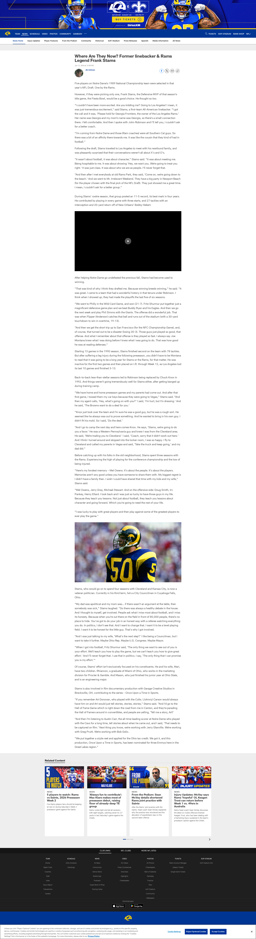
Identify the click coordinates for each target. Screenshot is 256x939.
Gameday (150, 876)
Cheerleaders (124, 880)
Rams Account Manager (178, 863)
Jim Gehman (90, 70)
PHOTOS (150, 859)
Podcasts (97, 880)
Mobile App (97, 876)
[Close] (252, 931)
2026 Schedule (71, 863)
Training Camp (97, 889)
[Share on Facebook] (161, 72)
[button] (128, 241)
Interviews (124, 872)
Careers (48, 893)
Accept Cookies (218, 931)
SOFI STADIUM (206, 859)
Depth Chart (47, 867)
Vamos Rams (97, 872)
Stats (48, 880)
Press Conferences (124, 867)
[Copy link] (177, 71)
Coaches (48, 872)
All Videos (124, 863)
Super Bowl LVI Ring (97, 885)
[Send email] (172, 72)
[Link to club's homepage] (7, 33)
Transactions (47, 889)
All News (97, 863)
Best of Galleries (150, 872)
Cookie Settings (174, 931)
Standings (71, 867)
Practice (150, 880)
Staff (48, 876)
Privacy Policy (94, 936)
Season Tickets (178, 867)
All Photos (150, 863)
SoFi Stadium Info (206, 863)
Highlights (124, 876)
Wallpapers (150, 898)
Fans (150, 885)
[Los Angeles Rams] (128, 918)
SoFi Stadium (150, 889)
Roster (47, 863)
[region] (128, 932)
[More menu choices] (85, 34)
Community (97, 867)
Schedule (71, 859)
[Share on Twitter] (167, 72)
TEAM (48, 859)
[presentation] (210, 839)
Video (124, 859)
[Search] (206, 33)
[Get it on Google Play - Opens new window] (136, 907)
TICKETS (178, 859)
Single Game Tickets (178, 872)
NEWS (97, 859)
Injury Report (47, 885)
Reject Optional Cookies (196, 931)
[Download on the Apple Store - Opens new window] (118, 906)
